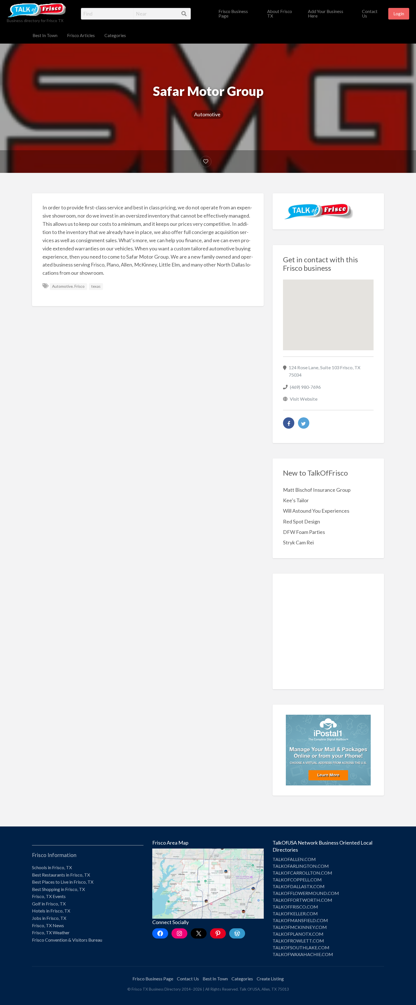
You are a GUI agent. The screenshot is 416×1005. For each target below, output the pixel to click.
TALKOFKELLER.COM (295, 913)
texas (95, 286)
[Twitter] (303, 423)
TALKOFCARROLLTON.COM (302, 872)
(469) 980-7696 (305, 387)
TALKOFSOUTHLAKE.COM (301, 947)
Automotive (207, 114)
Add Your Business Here (325, 13)
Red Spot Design (301, 521)
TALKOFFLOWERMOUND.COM (306, 893)
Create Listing (270, 978)
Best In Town (45, 35)
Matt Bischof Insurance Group (317, 490)
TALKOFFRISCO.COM (295, 906)
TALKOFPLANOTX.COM (298, 934)
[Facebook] (288, 423)
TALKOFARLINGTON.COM (301, 866)
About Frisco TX (279, 13)
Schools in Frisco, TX (52, 867)
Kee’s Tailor (296, 500)
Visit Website (304, 398)
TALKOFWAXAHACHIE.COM (303, 954)
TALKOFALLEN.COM (294, 859)
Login (398, 13)
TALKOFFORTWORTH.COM (302, 900)
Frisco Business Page (233, 13)
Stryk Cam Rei (298, 542)
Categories (115, 35)
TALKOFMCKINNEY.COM (300, 927)
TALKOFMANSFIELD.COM (300, 920)
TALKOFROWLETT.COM (298, 940)
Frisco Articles (81, 35)
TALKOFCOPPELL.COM (297, 879)
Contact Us (370, 13)
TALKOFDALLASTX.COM (299, 886)
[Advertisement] (328, 635)
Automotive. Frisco (68, 286)
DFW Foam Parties (304, 532)
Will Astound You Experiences (316, 511)
